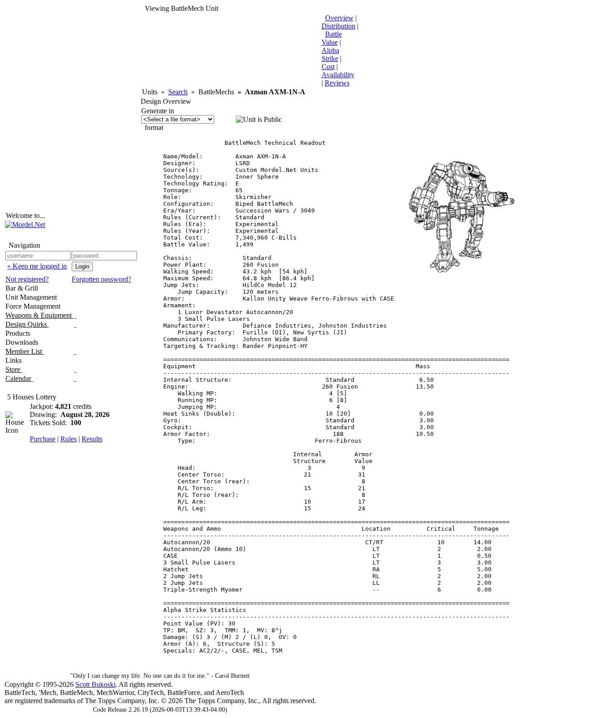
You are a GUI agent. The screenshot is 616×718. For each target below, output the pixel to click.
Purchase (42, 439)
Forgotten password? (101, 279)
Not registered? (27, 279)
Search (178, 92)
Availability (338, 75)
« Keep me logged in (37, 266)
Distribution (338, 26)
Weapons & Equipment (39, 315)
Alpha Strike (330, 54)
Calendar (19, 378)
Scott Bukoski (95, 684)
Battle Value (332, 38)
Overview (339, 18)
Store (13, 369)
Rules (68, 439)
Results (92, 439)
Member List (24, 351)
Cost (328, 66)
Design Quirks (27, 324)
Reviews (337, 83)
